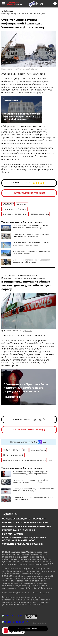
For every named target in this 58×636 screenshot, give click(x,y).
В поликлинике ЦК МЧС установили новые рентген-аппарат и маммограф (31, 235)
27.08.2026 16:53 (8, 275)
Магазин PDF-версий (36, 522)
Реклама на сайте (12, 534)
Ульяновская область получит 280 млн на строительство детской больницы (30, 227)
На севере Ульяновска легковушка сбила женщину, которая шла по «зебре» (30, 481)
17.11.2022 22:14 (8, 11)
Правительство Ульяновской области (20, 69)
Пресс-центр (39, 519)
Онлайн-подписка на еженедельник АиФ (26, 526)
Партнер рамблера (39, 623)
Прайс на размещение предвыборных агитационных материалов (24, 538)
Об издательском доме (16, 519)
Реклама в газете (12, 522)
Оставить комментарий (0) (29, 193)
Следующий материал (27, 629)
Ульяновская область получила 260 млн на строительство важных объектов (31, 244)
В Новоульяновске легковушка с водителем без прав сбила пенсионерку (33, 490)
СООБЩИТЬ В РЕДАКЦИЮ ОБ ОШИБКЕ (22, 544)
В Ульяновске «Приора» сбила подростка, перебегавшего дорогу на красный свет (26, 388)
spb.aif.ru (27, 330)
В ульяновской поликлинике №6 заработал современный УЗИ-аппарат (31, 261)
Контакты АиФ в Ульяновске (18, 530)
